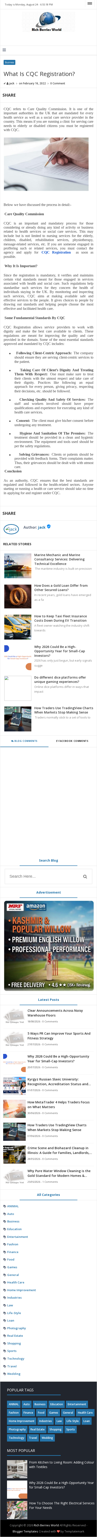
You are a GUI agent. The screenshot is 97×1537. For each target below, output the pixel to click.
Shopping (14, 1343)
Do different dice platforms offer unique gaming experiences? (60, 679)
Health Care (15, 1282)
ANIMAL (13, 1206)
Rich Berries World (46, 1525)
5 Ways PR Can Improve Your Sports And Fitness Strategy (59, 1035)
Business (9, 62)
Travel (12, 1366)
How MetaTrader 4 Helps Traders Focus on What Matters (59, 1104)
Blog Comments (25, 741)
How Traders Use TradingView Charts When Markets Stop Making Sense (63, 710)
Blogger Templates (25, 1531)
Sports (11, 1351)
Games (12, 1267)
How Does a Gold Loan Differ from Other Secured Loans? (61, 587)
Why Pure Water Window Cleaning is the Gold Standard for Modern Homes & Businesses (59, 1173)
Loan (10, 1320)
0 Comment (57, 83)
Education (14, 1229)
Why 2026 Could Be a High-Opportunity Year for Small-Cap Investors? (59, 651)
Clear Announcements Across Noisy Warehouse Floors (55, 1012)
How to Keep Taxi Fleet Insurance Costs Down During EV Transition (60, 618)
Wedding (14, 1374)
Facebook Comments (73, 741)
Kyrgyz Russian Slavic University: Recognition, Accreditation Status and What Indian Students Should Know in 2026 (58, 1081)
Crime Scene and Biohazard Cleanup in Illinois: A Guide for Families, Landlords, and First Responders (58, 1150)
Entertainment (17, 1237)
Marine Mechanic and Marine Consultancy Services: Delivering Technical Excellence (59, 559)
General (13, 1275)
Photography (16, 1328)
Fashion (12, 1244)
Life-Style (14, 1313)
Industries (14, 1297)
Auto (10, 1214)
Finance (12, 1252)
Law (10, 1305)
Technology (15, 1358)
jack (42, 527)
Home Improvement (21, 1290)
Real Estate (15, 1336)
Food (10, 1259)
